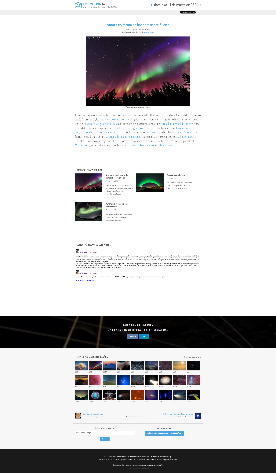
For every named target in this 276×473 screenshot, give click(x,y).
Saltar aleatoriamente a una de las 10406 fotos (164, 433)
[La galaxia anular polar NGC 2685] (193, 365)
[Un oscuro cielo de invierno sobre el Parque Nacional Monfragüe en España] (151, 365)
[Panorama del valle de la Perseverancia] (123, 365)
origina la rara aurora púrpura (125, 136)
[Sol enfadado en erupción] (95, 380)
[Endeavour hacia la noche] (151, 380)
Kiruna (180, 128)
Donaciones (117, 465)
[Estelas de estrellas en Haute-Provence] (137, 380)
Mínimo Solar (82, 145)
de (146, 145)
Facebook (132, 336)
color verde (152, 132)
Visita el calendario (192, 357)
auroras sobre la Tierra (161, 145)
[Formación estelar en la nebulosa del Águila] (81, 365)
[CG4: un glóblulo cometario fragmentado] (179, 380)
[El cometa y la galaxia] (151, 395)
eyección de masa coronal (114, 119)
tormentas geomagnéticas (102, 124)
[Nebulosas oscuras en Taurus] (165, 365)
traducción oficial (133, 457)
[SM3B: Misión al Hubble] (109, 395)
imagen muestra (84, 132)
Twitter (144, 336)
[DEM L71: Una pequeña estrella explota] (95, 395)
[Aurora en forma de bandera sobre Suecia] (95, 365)
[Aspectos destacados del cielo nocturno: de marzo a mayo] (137, 365)
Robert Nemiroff (151, 459)
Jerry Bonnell (167, 459)
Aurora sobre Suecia (176, 174)
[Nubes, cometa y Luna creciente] (81, 380)
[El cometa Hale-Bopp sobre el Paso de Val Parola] (81, 395)
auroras (189, 124)
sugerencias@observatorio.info (152, 465)
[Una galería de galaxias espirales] (165, 395)
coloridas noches (134, 145)
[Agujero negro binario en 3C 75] (123, 380)
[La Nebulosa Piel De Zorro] (193, 380)
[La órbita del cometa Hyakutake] (193, 395)
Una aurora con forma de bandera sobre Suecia (117, 176)
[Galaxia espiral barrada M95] (165, 380)
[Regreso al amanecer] (179, 365)
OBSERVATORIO (91, 4)
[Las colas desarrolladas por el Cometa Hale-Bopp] (179, 395)
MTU (158, 459)
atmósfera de (187, 132)
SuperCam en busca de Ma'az (93, 414)
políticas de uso (132, 459)
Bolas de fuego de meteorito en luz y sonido (178, 414)
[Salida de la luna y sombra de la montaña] (109, 365)
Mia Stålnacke (149, 32)
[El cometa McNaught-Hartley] (123, 395)
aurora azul (188, 136)
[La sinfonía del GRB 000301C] (137, 395)
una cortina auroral (104, 132)
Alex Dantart (146, 468)
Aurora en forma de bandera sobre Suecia (138, 24)
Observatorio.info (118, 457)
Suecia (188, 128)
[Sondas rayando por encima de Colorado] (109, 380)
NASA (112, 459)
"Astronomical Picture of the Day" (160, 457)
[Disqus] (138, 275)
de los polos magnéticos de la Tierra (136, 128)
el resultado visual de (172, 124)
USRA (174, 459)
